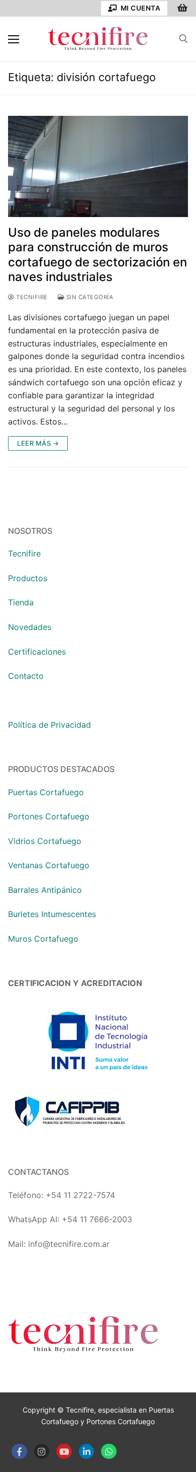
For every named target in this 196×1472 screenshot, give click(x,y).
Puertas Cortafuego (46, 792)
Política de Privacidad (49, 725)
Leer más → (38, 443)
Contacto (26, 676)
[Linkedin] (86, 1451)
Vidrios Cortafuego (44, 841)
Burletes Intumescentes (52, 914)
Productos (27, 578)
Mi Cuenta (139, 8)
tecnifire (31, 297)
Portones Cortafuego (48, 816)
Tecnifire (24, 553)
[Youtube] (64, 1451)
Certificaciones (37, 652)
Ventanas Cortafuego (48, 865)
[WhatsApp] (109, 1451)
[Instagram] (42, 1451)
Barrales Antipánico (45, 890)
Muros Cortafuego (43, 939)
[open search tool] (183, 38)
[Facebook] (19, 1451)
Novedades (29, 627)
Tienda (21, 602)
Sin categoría (88, 297)
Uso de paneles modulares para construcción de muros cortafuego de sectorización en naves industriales (97, 254)
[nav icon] (13, 38)
